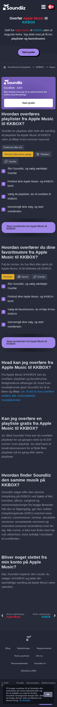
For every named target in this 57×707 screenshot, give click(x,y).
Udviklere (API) (28, 671)
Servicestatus (32, 683)
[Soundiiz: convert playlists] (28, 638)
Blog (7, 648)
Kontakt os (40, 663)
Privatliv (20, 683)
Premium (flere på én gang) (18, 154)
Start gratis (28, 52)
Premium (8, 277)
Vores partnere (21, 656)
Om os (39, 656)
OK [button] (48, 694)
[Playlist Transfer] (14, 7)
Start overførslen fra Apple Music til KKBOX (27, 227)
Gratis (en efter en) (13, 147)
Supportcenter (44, 648)
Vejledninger (23, 648)
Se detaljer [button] (24, 700)
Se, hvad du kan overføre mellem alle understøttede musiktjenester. (28, 396)
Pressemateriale (19, 663)
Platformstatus (48, 683)
